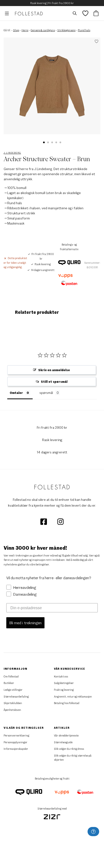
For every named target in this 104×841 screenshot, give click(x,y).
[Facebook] (44, 521)
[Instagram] (60, 521)
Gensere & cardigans (43, 30)
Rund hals (84, 30)
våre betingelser (39, 564)
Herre (25, 30)
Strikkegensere (66, 30)
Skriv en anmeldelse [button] (54, 370)
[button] (44, 142)
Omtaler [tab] (16, 393)
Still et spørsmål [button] (54, 381)
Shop (16, 30)
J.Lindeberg (12, 152)
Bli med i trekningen (25, 622)
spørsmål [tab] (46, 393)
